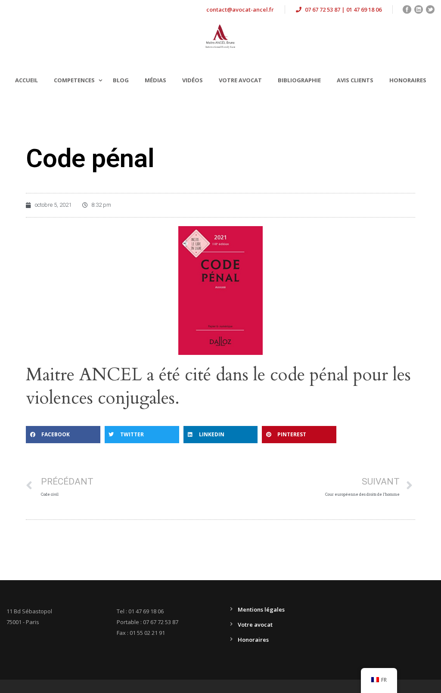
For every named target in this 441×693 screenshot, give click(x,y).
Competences (74, 80)
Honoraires (407, 80)
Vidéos (192, 80)
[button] (63, 434)
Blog (121, 80)
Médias (155, 80)
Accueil (26, 80)
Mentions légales (261, 609)
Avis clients (355, 80)
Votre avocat (240, 80)
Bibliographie (299, 80)
